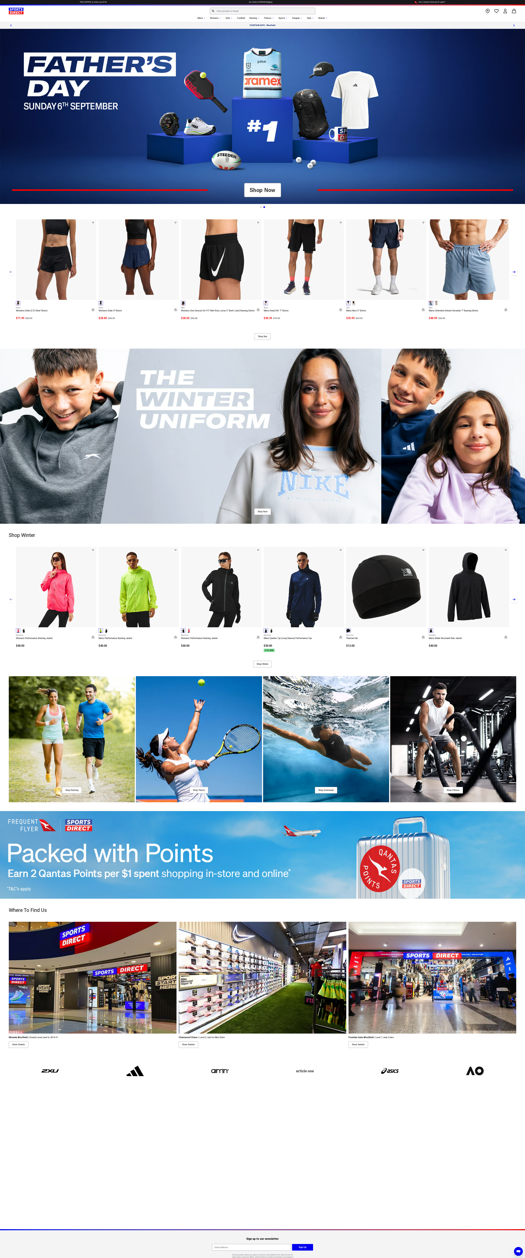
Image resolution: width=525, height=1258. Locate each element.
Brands (321, 18)
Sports (281, 18)
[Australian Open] (474, 1071)
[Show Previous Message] (11, 25)
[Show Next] (514, 272)
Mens (200, 18)
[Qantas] (262, 855)
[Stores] (487, 11)
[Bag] (514, 11)
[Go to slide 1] (261, 207)
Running (253, 18)
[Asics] (389, 1071)
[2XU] (50, 1071)
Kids (228, 18)
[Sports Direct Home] (16, 11)
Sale (309, 18)
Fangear (296, 18)
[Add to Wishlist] (93, 222)
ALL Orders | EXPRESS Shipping (260, 2)
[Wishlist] (496, 11)
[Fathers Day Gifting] (262, 116)
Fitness (267, 18)
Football (241, 18)
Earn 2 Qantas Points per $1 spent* (432, 2)
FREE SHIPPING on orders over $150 (93, 2)
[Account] (505, 11)
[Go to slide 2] (264, 207)
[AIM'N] (220, 1071)
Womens (214, 18)
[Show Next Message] (514, 25)
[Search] (213, 11)
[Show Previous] (11, 272)
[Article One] (305, 1071)
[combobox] (262, 11)
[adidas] (135, 1071)
